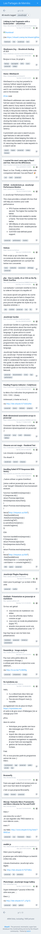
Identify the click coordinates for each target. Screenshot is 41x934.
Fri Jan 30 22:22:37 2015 (24, 780)
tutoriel (15, 462)
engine (13, 150)
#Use (5, 96)
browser (7, 153)
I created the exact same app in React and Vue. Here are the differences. (18, 161)
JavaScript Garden (11, 317)
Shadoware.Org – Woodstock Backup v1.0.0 (18, 50)
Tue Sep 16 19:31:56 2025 (23, 28)
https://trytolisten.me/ (12, 708)
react (10, 177)
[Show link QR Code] (36, 41)
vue (6, 177)
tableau (7, 438)
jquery (11, 567)
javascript (7, 66)
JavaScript (23, 15)
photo (14, 905)
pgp (16, 765)
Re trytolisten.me (10, 682)
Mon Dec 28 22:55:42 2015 (23, 389)
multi (20, 435)
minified (11, 309)
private (7, 768)
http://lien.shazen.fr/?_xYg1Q (18, 900)
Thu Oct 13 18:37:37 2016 (24, 191)
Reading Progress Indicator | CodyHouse (19, 385)
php (6, 309)
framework (21, 837)
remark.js (24, 640)
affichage (30, 268)
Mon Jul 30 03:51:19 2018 (23, 167)
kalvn (29, 931)
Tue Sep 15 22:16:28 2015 (23, 476)
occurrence (22, 268)
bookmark (7, 42)
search (6, 150)
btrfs (22, 63)
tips (31, 374)
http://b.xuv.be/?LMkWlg (16, 670)
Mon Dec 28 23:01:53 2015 (23, 321)
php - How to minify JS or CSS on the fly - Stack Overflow (20, 279)
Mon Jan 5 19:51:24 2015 (24, 848)
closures (22, 462)
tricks (26, 374)
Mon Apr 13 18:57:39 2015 (23, 654)
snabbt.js (7, 844)
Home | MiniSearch (11, 74)
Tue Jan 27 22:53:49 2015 (24, 808)
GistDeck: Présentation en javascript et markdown (19, 597)
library (28, 837)
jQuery (15, 408)
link (14, 42)
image (25, 674)
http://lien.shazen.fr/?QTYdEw (19, 870)
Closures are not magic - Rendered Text (19, 445)
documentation (17, 374)
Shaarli (7, 927)
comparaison (16, 674)
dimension (27, 435)
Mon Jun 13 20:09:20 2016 (23, 252)
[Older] (4, 10)
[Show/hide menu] (37, 3)
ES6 (6, 567)
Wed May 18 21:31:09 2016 (23, 284)
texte (6, 268)
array (14, 435)
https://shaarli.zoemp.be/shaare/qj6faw (23, 37)
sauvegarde (14, 63)
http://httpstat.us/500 (18, 512)
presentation (8, 643)
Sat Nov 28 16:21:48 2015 (23, 449)
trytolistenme (8, 765)
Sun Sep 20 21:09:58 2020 (23, 56)
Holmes (6, 248)
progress (29, 408)
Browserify (7, 775)
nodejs (15, 66)
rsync (27, 63)
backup (7, 63)
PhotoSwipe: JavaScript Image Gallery (19, 882)
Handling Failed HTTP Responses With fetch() (18, 470)
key (12, 768)
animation (20, 874)
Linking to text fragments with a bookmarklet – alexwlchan (16, 22)
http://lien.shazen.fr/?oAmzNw (19, 403)
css (26, 309)
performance (16, 240)
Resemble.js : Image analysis (15, 650)
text (28, 42)
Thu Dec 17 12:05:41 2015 (23, 422)
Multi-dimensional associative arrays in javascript (19, 417)
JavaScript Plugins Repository (15, 574)
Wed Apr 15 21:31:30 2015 (23, 603)
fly (30, 309)
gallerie (21, 905)
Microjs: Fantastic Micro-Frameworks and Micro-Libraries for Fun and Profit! (19, 803)
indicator (21, 408)
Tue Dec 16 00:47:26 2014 (23, 886)
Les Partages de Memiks (16, 3)
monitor (25, 240)
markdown (7, 640)
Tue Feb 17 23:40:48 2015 (24, 686)
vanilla (15, 589)
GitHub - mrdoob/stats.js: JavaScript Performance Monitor (18, 186)
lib (13, 874)
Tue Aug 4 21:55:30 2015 (24, 578)
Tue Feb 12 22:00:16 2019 (24, 78)
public (30, 765)
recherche (13, 268)
